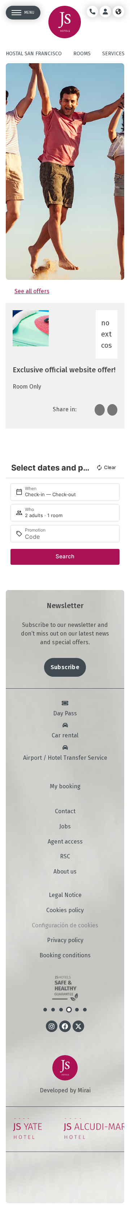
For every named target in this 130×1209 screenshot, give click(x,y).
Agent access (65, 841)
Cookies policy (65, 910)
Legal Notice (65, 895)
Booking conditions (65, 955)
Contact (65, 811)
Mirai (84, 1090)
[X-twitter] (78, 1026)
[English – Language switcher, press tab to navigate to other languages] (118, 11)
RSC (65, 856)
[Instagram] (51, 1026)
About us (65, 871)
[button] (45, 1009)
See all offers (31, 291)
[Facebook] (65, 1026)
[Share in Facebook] (100, 410)
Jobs (65, 826)
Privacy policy (65, 940)
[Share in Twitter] (112, 410)
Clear (110, 467)
